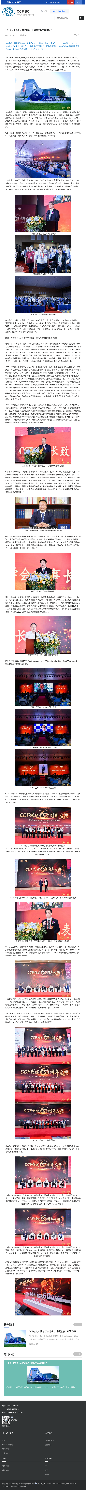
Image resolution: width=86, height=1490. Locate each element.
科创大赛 (5, 1470)
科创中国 (5, 1466)
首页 (45, 11)
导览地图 (48, 1444)
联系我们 (58, 2)
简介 (3, 1440)
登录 (78, 2)
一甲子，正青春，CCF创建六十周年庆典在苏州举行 (26, 1363)
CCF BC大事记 (7, 1444)
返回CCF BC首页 (14, 2)
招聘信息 (14, 1486)
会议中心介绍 (49, 1440)
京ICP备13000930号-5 (68, 1483)
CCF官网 (49, 2)
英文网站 (23, 1486)
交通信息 (5, 1453)
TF (46, 1466)
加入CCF (70, 2)
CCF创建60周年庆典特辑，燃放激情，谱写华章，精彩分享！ (55, 1331)
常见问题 (5, 1486)
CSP (46, 1470)
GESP (47, 1474)
